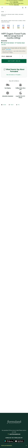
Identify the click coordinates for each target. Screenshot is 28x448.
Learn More (3, 44)
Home (2, 11)
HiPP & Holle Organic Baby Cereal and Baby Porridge (12, 15)
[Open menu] (2, 7)
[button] (4, 40)
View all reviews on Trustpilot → (14, 74)
